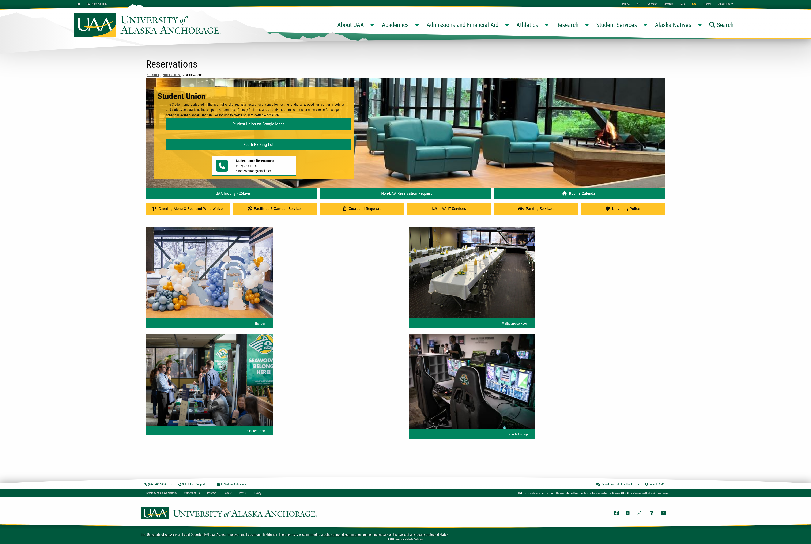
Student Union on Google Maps (258, 124)
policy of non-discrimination (343, 534)
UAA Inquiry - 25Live (232, 193)
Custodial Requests (364, 208)
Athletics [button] (527, 25)
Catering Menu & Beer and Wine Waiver (190, 208)
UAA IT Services (451, 208)
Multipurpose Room (515, 323)
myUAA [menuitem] (626, 3)
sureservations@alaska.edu (254, 171)
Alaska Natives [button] (673, 25)
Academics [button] (395, 25)
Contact (211, 493)
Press (242, 493)
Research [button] (567, 25)
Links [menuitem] (724, 3)
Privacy (257, 493)
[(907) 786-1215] (222, 169)
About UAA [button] (350, 25)
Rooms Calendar (582, 193)
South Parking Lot (258, 144)
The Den (260, 323)
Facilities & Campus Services (277, 208)
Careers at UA (192, 493)
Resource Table (255, 430)
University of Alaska (160, 534)
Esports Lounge (517, 434)
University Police (625, 208)
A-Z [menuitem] (638, 3)
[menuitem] (652, 4)
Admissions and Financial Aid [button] (462, 25)
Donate (227, 493)
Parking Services (539, 208)
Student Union (172, 75)
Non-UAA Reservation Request (405, 193)
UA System (161, 493)
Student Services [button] (616, 25)
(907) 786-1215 (246, 165)
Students (153, 75)
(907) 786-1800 (98, 3)
